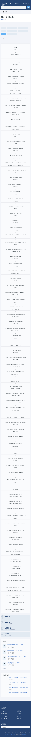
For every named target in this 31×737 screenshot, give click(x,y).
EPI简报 (19, 716)
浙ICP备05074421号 (10, 734)
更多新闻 (4, 668)
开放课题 (19, 713)
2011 (9, 34)
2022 (4, 28)
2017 (4, 31)
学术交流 (19, 711)
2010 (15, 34)
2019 (20, 28)
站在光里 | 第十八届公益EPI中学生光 (17, 682)
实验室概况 (5, 711)
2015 (15, 31)
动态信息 (5, 713)
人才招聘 (5, 718)
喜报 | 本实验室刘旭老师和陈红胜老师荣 (18, 687)
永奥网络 (24, 734)
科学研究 (5, 716)
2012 (4, 34)
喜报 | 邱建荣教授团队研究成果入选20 (18, 692)
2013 (26, 31)
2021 (9, 28)
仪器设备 (19, 718)
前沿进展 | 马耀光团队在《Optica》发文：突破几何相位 (17, 656)
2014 (20, 31)
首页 (2, 19)
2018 (26, 28)
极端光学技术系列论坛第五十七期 (15, 644)
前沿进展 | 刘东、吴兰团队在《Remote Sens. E (16, 650)
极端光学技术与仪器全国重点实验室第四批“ (18, 678)
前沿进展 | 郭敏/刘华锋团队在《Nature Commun (16, 663)
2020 (15, 28)
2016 (9, 31)
